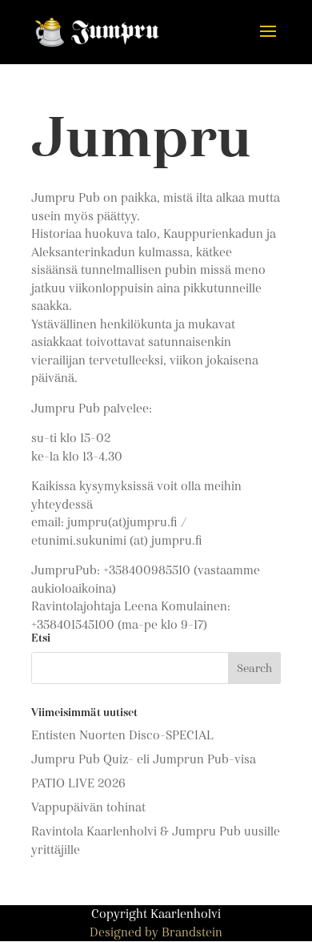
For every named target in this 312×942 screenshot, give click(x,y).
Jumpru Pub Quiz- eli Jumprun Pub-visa (143, 759)
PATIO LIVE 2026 (78, 783)
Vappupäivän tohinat (88, 807)
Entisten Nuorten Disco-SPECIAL (122, 735)
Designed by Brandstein (156, 932)
